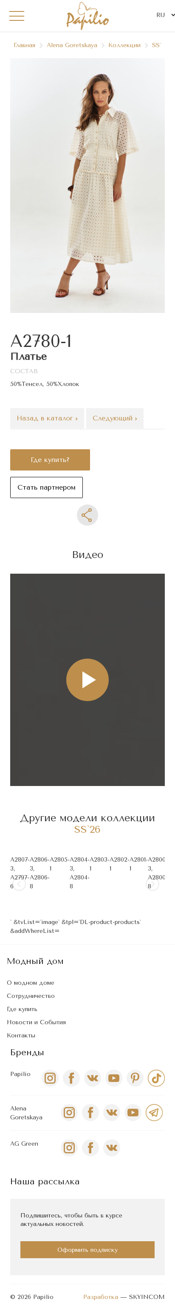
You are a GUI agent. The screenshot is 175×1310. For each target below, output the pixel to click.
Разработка (100, 1297)
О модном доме (30, 982)
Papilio (20, 1074)
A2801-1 (139, 864)
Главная (24, 45)
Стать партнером (46, 487)
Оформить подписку (87, 1250)
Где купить (22, 1009)
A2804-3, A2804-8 (80, 873)
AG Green (24, 1143)
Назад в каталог (46, 418)
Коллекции (124, 45)
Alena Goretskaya (72, 45)
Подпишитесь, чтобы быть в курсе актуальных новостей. (71, 1220)
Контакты (21, 1035)
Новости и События (36, 1022)
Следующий (114, 418)
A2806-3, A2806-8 (40, 873)
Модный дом (35, 961)
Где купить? (50, 460)
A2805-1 (60, 864)
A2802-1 (120, 864)
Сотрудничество (31, 996)
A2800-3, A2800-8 (158, 873)
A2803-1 (100, 864)
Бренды (27, 1052)
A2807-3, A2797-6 (20, 873)
